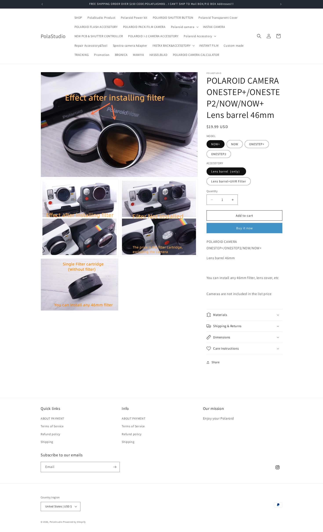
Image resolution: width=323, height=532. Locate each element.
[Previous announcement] (42, 4)
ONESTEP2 (218, 154)
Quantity (212, 191)
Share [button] (216, 362)
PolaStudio (56, 521)
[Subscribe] (115, 467)
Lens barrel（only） (226, 171)
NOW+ (215, 144)
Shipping (47, 442)
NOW (234, 144)
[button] (184, 26)
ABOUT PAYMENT (52, 418)
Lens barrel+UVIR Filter (228, 181)
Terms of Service (52, 426)
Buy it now (244, 228)
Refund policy (50, 434)
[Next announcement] (281, 4)
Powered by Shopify (74, 521)
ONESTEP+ (256, 144)
